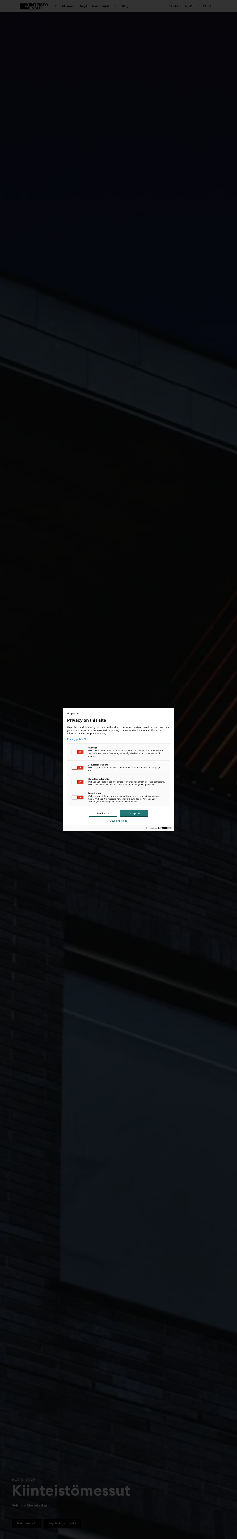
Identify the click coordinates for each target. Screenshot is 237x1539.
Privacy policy (75, 739)
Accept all (134, 813)
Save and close (118, 820)
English (71, 713)
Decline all (103, 813)
